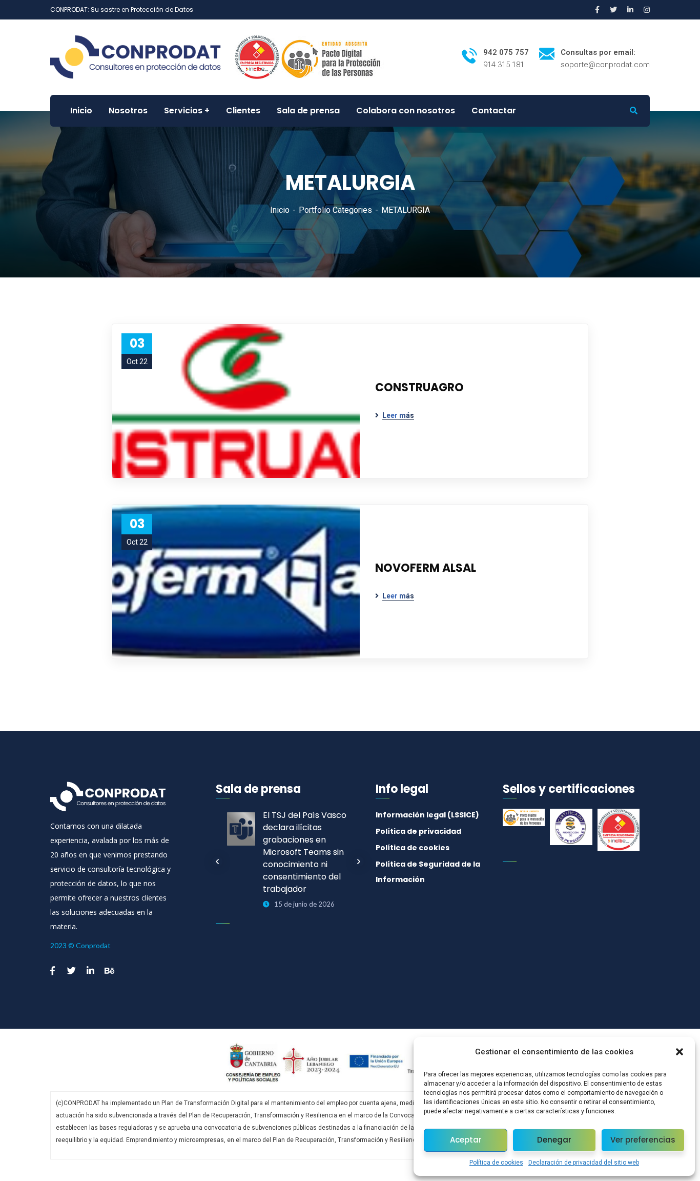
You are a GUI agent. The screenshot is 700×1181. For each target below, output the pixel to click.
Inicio (280, 210)
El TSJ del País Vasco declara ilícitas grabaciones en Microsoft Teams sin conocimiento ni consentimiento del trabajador (304, 852)
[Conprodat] (141, 57)
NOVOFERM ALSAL (425, 568)
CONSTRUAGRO (419, 387)
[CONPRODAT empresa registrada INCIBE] (257, 57)
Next (359, 861)
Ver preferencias (642, 1139)
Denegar (554, 1139)
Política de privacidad (418, 831)
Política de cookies (496, 1162)
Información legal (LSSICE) (427, 815)
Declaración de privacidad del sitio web (583, 1162)
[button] (679, 1052)
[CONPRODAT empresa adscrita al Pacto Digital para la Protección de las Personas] (332, 57)
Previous (217, 861)
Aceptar (466, 1139)
